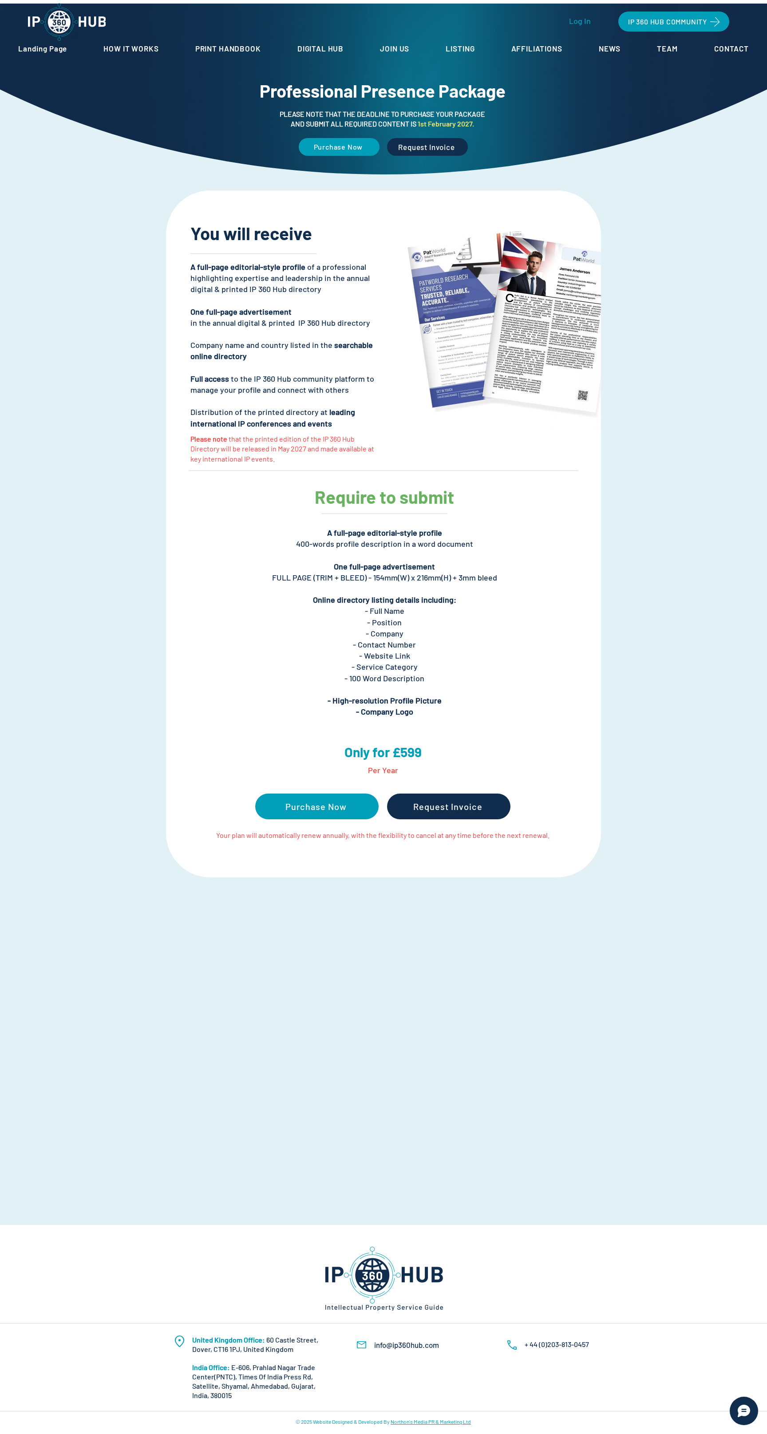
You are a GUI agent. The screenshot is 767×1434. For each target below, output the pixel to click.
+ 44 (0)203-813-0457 (557, 1344)
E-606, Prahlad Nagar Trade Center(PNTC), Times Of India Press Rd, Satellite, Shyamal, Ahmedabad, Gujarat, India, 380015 (254, 1381)
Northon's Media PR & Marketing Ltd (431, 1421)
